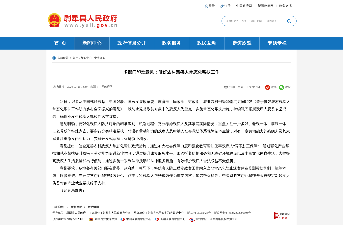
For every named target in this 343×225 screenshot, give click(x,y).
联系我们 (60, 207)
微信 (288, 87)
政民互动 (206, 43)
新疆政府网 (266, 6)
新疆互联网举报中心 (172, 219)
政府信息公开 (132, 43)
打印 (232, 87)
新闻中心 (91, 43)
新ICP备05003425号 (199, 212)
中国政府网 (244, 6)
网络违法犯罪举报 (106, 219)
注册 (227, 6)
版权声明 (76, 207)
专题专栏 (277, 43)
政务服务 (171, 43)
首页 (75, 57)
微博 (274, 87)
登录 (212, 6)
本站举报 (201, 219)
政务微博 (285, 6)
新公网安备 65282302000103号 (232, 212)
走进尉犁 (241, 43)
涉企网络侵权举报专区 (224, 219)
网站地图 (93, 207)
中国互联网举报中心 (138, 219)
